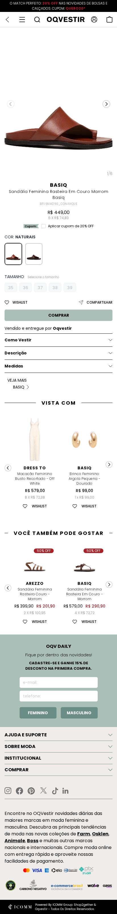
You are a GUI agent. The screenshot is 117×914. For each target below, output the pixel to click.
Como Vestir (18, 340)
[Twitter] (43, 790)
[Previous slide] (8, 468)
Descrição (16, 353)
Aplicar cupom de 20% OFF (71, 226)
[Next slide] (109, 464)
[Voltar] (7, 19)
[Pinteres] (31, 791)
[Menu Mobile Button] (22, 19)
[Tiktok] (55, 791)
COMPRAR (58, 315)
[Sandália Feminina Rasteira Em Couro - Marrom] (33, 254)
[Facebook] (19, 791)
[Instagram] (8, 790)
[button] (106, 104)
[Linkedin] (65, 791)
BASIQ (58, 184)
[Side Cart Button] (109, 19)
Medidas (14, 366)
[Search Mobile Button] (37, 19)
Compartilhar (99, 302)
